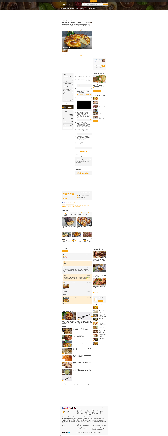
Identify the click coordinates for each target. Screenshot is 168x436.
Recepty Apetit (79, 411)
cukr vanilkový (80, 384)
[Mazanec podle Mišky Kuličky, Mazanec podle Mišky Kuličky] (66, 300)
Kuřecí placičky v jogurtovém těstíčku (82, 428)
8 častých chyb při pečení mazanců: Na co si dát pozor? (82, 363)
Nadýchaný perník (96, 421)
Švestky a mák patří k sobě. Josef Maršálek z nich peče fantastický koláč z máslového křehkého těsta (99, 261)
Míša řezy (77, 421)
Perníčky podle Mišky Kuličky (87, 239)
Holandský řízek (73, 421)
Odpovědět (65, 264)
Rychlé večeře (77, 8)
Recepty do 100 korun (71, 206)
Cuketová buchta (89, 421)
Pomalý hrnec (85, 418)
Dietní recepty (72, 419)
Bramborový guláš (91, 420)
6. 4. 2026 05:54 (88, 261)
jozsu (100, 332)
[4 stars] (71, 194)
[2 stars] (66, 194)
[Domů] (62, 20)
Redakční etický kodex (88, 414)
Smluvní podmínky (87, 413)
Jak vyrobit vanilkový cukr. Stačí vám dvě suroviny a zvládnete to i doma (84, 322)
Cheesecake (96, 420)
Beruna (69, 282)
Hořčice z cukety (64, 429)
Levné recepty (95, 8)
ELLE (100, 412)
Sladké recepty (67, 419)
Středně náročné (64, 206)
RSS (92, 409)
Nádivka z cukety (102, 327)
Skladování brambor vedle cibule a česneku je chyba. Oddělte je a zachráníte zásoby (98, 429)
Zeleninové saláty (81, 419)
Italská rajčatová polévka (102, 315)
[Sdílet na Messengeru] (64, 202)
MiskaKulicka (88, 22)
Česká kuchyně (82, 8)
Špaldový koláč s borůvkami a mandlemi (102, 114)
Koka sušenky (101, 105)
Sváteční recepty (77, 206)
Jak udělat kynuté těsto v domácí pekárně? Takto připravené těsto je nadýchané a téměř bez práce (82, 349)
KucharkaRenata (101, 335)
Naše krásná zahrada (80, 413)
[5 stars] (73, 194)
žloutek (84, 384)
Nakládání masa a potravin (78, 416)
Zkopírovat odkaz (74, 202)
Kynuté (71, 20)
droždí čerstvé (88, 384)
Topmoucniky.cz (102, 409)
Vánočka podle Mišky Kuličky (66, 239)
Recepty (64, 20)
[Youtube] (70, 408)
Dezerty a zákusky (87, 416)
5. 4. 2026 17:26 (88, 275)
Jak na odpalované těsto (93, 416)
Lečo (92, 421)
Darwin (100, 324)
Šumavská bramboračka (101, 318)
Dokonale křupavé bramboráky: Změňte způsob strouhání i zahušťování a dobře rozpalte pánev (98, 427)
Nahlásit (93, 412)
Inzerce (93, 408)
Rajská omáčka (87, 420)
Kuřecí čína (101, 323)
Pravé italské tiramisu (102, 334)
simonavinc (66, 267)
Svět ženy (78, 412)
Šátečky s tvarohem (102, 101)
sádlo (72, 384)
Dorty (90, 419)
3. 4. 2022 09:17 (88, 297)
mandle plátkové (103, 384)
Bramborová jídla (80, 418)
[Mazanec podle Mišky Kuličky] (66, 286)
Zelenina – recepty (71, 416)
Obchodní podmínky (87, 412)
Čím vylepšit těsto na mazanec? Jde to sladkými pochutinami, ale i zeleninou (81, 329)
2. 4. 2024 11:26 (88, 282)
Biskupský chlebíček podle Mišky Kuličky (69, 227)
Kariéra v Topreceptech (95, 410)
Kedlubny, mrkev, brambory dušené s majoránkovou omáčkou (99, 85)
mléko (68, 384)
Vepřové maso (76, 418)
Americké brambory (100, 416)
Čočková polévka (101, 420)
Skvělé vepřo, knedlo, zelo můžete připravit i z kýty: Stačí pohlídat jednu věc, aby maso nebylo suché (99, 274)
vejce (99, 384)
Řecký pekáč (63, 425)
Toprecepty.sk (102, 408)
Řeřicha (104, 416)
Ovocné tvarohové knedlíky (80, 420)
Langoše (85, 421)
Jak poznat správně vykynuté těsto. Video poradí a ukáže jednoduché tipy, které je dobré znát (82, 370)
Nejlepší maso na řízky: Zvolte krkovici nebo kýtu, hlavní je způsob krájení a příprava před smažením (99, 425)
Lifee (100, 413)
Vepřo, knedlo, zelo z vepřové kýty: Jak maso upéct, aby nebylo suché (83, 427)
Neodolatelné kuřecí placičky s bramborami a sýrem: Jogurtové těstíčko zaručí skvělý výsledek (99, 288)
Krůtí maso (68, 418)
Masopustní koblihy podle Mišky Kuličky (84, 227)
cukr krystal (76, 384)
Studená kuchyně (86, 419)
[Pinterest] (65, 408)
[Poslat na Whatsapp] (66, 202)
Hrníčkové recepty (66, 8)
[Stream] (72, 408)
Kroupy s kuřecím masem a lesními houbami (102, 339)
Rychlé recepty (72, 8)
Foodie (93, 411)
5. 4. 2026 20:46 (88, 254)
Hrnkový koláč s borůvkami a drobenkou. (101, 110)
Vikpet (100, 316)
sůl (97, 384)
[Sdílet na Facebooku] (62, 202)
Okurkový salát (64, 421)
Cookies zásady (87, 411)
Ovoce (92, 419)
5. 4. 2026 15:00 (88, 267)
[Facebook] (63, 408)
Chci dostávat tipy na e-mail (98, 64)
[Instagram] (67, 408)
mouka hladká (64, 384)
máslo (70, 384)
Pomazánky (67, 416)
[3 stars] (68, 194)
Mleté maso (71, 418)
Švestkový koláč (64, 422)
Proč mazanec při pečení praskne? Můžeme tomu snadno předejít (82, 356)
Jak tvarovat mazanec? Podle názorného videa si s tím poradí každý (81, 336)
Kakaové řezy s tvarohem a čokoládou (101, 117)
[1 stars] (64, 194)
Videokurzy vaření (79, 410)
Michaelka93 (66, 254)
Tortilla (83, 416)
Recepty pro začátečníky (88, 8)
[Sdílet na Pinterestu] (68, 202)
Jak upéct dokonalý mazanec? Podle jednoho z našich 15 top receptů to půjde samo (81, 343)
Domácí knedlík (101, 310)
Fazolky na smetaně (73, 420)
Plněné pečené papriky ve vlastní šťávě (102, 307)
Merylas (100, 311)
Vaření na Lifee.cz (79, 409)
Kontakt (93, 414)
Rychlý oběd (101, 421)
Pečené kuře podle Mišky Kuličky (76, 239)
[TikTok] (75, 408)
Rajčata (61, 8)
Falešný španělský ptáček (102, 331)
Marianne (101, 411)
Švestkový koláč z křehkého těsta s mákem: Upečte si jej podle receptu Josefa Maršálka (83, 425)
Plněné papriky (68, 420)
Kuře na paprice (81, 421)
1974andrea (94, 88)
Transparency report (95, 413)
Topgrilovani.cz (102, 410)
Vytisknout (70, 202)
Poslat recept (72, 202)
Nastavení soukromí (87, 408)
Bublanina (104, 421)
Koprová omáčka (68, 421)
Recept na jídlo (79, 408)
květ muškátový (93, 384)
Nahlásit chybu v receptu (68, 103)
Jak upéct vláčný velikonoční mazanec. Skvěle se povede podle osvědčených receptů (69, 322)
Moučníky (67, 20)
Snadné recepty (101, 418)
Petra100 (100, 328)
